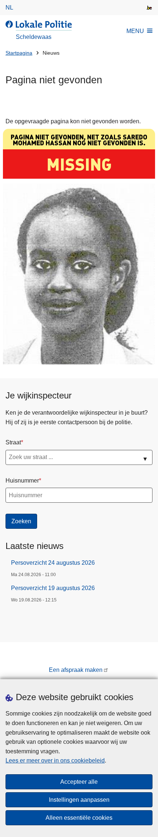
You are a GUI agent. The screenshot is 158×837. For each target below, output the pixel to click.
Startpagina (19, 53)
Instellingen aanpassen (79, 800)
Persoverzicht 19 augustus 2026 (53, 588)
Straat (13, 442)
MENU (135, 31)
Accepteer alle (79, 782)
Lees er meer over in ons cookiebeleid (55, 760)
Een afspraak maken (76, 670)
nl (9, 7)
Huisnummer (22, 480)
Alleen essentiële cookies (79, 818)
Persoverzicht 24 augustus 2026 (53, 563)
